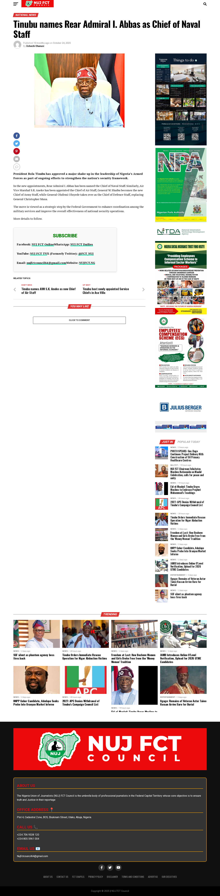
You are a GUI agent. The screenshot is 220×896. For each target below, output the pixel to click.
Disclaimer (112, 876)
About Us (48, 876)
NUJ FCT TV (38, 253)
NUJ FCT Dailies (81, 244)
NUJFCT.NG (87, 263)
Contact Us (62, 876)
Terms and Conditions (133, 876)
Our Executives (169, 876)
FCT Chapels (78, 876)
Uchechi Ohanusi (35, 46)
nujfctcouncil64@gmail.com (46, 263)
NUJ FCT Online (43, 244)
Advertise (153, 876)
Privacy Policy (95, 876)
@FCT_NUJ (86, 253)
